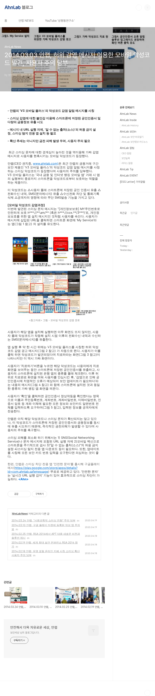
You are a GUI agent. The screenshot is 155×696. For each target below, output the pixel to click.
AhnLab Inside (128, 120)
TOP (147, 693)
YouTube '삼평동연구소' (59, 20)
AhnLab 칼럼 (127, 148)
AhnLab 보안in (128, 131)
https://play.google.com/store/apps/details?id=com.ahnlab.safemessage (43, 469)
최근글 (123, 212)
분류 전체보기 (127, 107)
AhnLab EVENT (129, 175)
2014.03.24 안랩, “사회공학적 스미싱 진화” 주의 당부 (43, 520)
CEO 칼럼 (126, 153)
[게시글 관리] (26, 494)
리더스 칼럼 (127, 163)
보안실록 (126, 158)
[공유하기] (21, 494)
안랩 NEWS (26, 20)
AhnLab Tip (126, 169)
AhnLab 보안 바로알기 (132, 137)
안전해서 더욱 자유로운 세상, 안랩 (33, 627)
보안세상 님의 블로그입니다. (25, 632)
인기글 (134, 212)
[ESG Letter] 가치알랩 (132, 181)
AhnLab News (20, 513)
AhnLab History (130, 125)
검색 (139, 7)
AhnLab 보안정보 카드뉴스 (135, 141)
